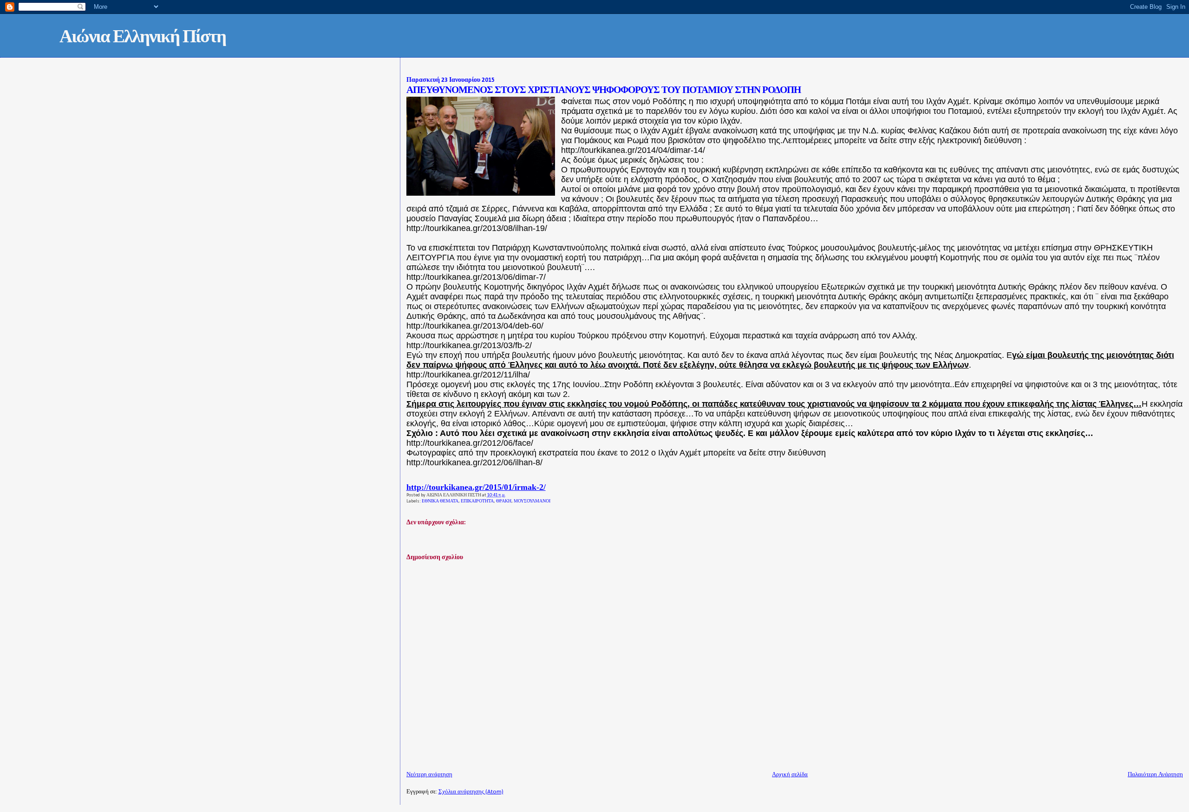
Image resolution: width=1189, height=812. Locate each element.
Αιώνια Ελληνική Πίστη (142, 38)
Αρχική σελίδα (790, 775)
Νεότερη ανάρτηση (429, 775)
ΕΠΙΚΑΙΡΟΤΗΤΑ (477, 501)
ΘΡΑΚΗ (503, 501)
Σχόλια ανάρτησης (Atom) (470, 792)
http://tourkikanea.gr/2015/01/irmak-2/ (476, 487)
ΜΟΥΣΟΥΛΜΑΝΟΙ (532, 501)
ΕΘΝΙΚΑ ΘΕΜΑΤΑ (440, 501)
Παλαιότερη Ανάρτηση (1155, 775)
